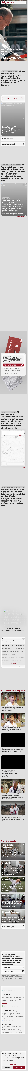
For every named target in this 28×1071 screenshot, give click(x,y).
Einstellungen (13, 1064)
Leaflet (9, 464)
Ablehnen (7, 1067)
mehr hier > (5, 1003)
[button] (20, 435)
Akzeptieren (19, 1067)
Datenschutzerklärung (11, 1060)
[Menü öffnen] (24, 2)
